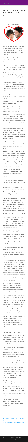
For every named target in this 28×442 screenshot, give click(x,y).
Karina (5, 15)
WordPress (15, 440)
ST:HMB (15, 15)
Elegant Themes (14, 437)
